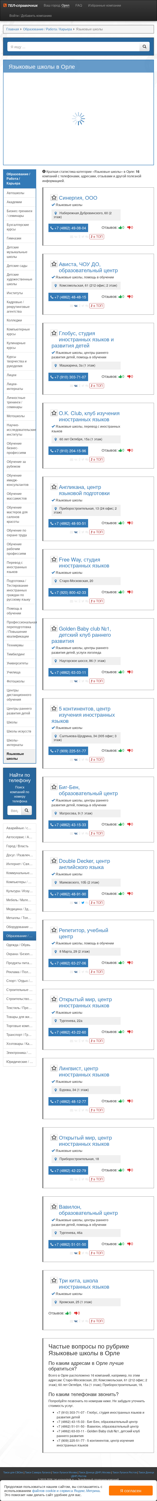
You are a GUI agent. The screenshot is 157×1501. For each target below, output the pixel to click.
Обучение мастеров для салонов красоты (17, 514)
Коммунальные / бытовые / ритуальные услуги (21, 872)
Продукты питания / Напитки (21, 962)
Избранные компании (104, 5)
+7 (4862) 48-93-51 (69, 523)
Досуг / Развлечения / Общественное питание (21, 855)
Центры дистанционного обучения (19, 695)
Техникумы (15, 645)
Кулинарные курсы (16, 345)
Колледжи (14, 320)
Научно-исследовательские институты (21, 430)
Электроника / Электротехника (21, 1052)
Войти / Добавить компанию (30, 15)
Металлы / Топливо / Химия (21, 917)
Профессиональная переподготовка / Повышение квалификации (21, 629)
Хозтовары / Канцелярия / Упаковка (21, 1043)
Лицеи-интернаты (15, 386)
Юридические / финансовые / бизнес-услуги (21, 1061)
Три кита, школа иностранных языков (84, 1283)
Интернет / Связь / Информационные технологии (21, 863)
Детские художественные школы (19, 279)
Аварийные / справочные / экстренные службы (21, 828)
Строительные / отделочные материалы (21, 989)
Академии (14, 201)
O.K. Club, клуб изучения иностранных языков (89, 416)
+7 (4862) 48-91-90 (69, 893)
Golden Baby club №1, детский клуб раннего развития (81, 634)
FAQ (78, 5)
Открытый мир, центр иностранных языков (85, 1002)
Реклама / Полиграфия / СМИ (21, 971)
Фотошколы (16, 681)
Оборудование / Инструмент (21, 926)
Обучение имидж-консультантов (18, 480)
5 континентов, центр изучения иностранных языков (83, 714)
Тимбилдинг (16, 654)
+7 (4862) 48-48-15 (69, 297)
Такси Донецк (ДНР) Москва (95, 1472)
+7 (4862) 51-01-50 (69, 1244)
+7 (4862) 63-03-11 (69, 672)
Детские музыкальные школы (17, 252)
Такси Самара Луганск (37, 1472)
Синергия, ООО (78, 197)
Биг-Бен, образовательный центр (88, 790)
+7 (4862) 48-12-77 (69, 1101)
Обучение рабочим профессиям (16, 549)
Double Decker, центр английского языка (84, 863)
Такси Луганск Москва (64, 1472)
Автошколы (15, 192)
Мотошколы (16, 415)
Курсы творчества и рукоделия (17, 361)
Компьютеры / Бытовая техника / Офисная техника (21, 881)
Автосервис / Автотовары (21, 837)
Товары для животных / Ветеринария (21, 1016)
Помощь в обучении (14, 610)
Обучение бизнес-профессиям (16, 448)
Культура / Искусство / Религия (21, 890)
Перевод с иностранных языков (17, 567)
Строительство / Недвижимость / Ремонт (21, 998)
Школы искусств (19, 731)
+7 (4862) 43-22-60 (69, 1032)
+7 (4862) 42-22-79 (69, 1170)
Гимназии (14, 238)
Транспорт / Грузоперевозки (21, 1034)
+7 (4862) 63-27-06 (69, 963)
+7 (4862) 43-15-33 (69, 824)
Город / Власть (17, 846)
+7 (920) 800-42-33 (69, 592)
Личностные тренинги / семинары (16, 402)
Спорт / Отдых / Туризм (21, 980)
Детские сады (17, 265)
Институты (15, 292)
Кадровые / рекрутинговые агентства (18, 307)
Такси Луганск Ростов (124, 1472)
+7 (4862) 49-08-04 (69, 227)
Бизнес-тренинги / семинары (19, 213)
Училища (13, 672)
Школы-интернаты (15, 742)
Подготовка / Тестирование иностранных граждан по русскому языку (18, 590)
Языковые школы (15, 756)
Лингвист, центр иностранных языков (84, 1071)
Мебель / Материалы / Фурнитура (21, 899)
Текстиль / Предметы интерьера (21, 1007)
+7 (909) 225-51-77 (69, 750)
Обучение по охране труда (17, 532)
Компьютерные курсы (18, 331)
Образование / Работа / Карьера (21, 935)
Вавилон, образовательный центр (88, 1209)
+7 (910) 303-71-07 (69, 376)
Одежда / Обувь (18, 944)
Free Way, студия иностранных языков (84, 562)
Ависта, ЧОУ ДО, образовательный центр (88, 267)
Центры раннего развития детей (19, 710)
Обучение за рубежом (16, 464)
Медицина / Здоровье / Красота (21, 909)
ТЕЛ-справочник (22, 5)
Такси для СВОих (13, 1472)
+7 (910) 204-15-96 (69, 450)
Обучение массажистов (17, 496)
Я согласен (130, 1490)
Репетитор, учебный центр (83, 933)
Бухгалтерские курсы (18, 227)
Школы (12, 722)
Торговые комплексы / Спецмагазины (21, 1025)
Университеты (17, 663)
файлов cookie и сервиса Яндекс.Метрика (66, 1490)
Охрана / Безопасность (21, 953)
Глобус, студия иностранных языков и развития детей (83, 339)
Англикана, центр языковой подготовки (84, 490)
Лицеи (11, 374)
